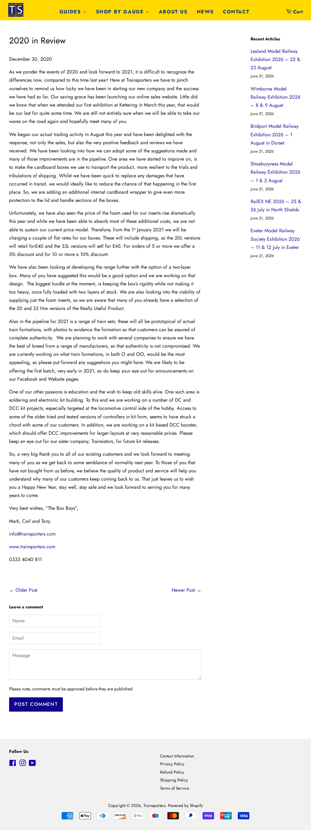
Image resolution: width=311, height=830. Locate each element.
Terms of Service (174, 788)
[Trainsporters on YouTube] (32, 764)
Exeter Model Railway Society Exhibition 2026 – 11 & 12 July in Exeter (275, 238)
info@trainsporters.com (32, 533)
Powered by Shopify (185, 805)
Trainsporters (154, 805)
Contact (236, 11)
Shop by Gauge (121, 11)
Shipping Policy (174, 780)
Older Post (26, 590)
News (205, 11)
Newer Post (183, 590)
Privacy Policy (172, 764)
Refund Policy (172, 772)
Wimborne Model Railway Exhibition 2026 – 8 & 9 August (275, 97)
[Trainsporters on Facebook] (12, 764)
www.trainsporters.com (32, 546)
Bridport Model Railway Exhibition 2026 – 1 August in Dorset (275, 134)
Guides (71, 11)
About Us (173, 11)
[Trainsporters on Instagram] (22, 764)
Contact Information (177, 756)
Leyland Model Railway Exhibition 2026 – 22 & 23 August (275, 59)
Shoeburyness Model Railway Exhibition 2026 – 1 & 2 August (275, 172)
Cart (298, 11)
